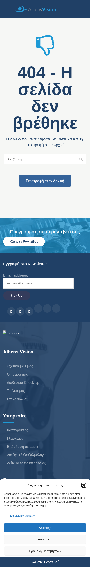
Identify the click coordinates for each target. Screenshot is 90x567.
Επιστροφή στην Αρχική (45, 181)
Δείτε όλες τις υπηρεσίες (26, 463)
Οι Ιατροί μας (17, 374)
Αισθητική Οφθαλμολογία (27, 455)
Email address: (15, 275)
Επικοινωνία (17, 399)
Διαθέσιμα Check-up (23, 383)
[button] (84, 485)
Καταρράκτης (17, 430)
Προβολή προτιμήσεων (45, 551)
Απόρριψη (45, 539)
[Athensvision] (44, 9)
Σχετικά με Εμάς (20, 366)
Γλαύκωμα (15, 438)
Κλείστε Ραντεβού (24, 241)
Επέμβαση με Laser (23, 447)
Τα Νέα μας (16, 391)
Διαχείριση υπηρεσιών (22, 515)
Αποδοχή (45, 528)
